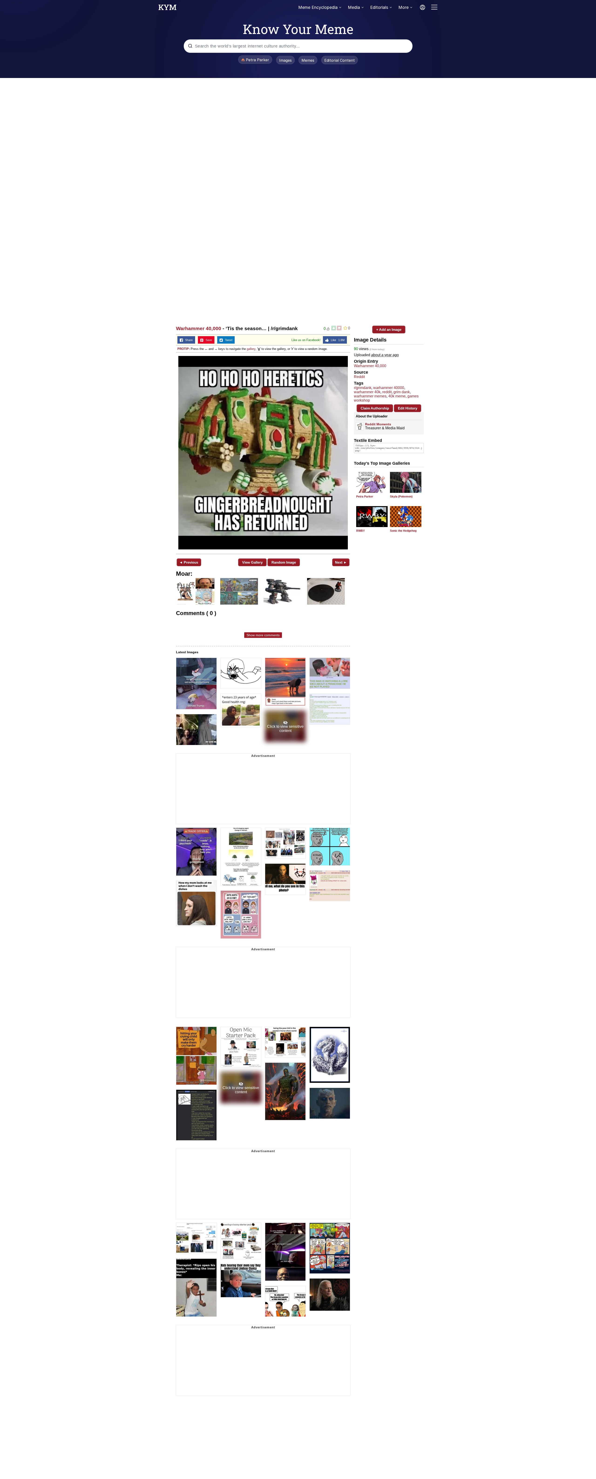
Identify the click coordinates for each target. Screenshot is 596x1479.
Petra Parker (364, 496)
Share (188, 340)
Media (354, 7)
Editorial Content (339, 60)
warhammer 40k (367, 392)
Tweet (227, 340)
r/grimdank (362, 388)
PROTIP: (183, 349)
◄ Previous (188, 562)
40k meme (397, 396)
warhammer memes (370, 396)
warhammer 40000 (388, 388)
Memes (307, 60)
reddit (387, 392)
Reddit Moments (378, 424)
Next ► (341, 562)
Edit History (407, 408)
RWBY (360, 530)
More (403, 7)
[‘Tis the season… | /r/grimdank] (263, 452)
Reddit (359, 377)
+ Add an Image (388, 330)
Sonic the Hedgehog (403, 530)
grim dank (401, 392)
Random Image (283, 562)
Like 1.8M (337, 340)
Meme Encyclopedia (318, 7)
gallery (251, 349)
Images (285, 60)
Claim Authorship (375, 408)
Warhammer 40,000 (198, 328)
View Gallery (252, 562)
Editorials (379, 7)
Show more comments (263, 635)
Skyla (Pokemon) (401, 496)
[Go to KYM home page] (167, 8)
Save (207, 340)
